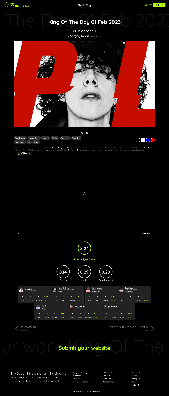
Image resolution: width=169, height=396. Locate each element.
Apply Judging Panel (81, 382)
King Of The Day (80, 372)
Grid (28, 142)
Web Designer (20, 138)
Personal (45, 138)
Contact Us (107, 372)
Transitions (76, 138)
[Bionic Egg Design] (84, 5)
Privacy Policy (108, 382)
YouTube (135, 382)
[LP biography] (84, 126)
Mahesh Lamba (97, 288)
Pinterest (135, 385)
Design (36, 142)
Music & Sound (34, 138)
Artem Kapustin (113, 306)
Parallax (55, 138)
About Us (106, 376)
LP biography (84, 31)
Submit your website (84, 348)
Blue (148, 140)
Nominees (77, 376)
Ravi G (43, 305)
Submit (159, 5)
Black (138, 140)
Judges (76, 379)
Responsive (65, 138)
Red (153, 140)
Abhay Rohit (29, 289)
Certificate (107, 379)
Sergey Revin (79, 36)
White (143, 140)
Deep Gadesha (130, 288)
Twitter (134, 376)
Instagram (136, 379)
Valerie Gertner (80, 306)
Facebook (136, 372)
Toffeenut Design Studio (128, 328)
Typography (19, 142)
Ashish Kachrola (63, 288)
